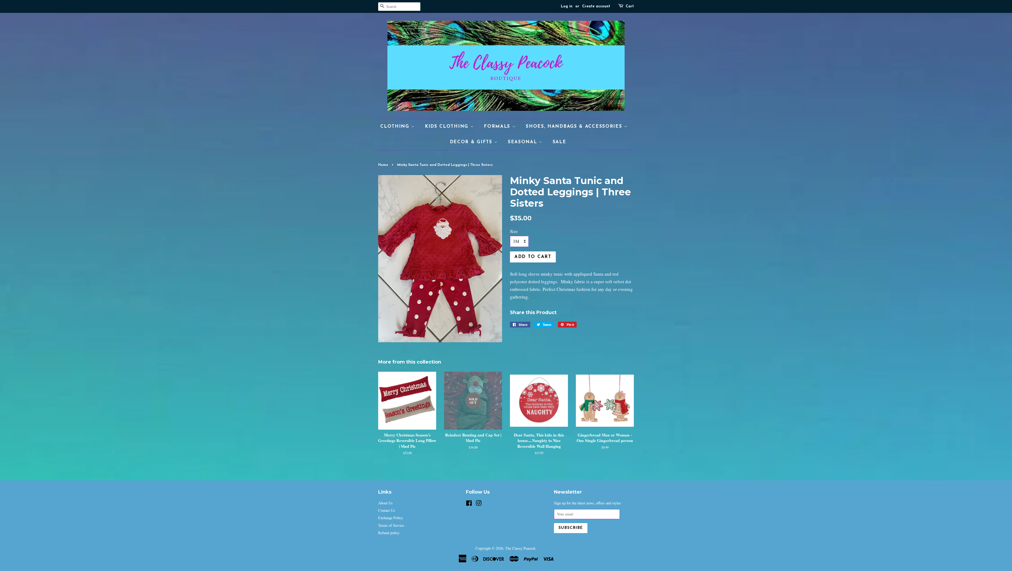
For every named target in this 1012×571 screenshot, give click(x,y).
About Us (385, 502)
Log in (566, 6)
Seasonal (523, 142)
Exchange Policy (390, 517)
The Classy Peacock (520, 548)
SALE (559, 142)
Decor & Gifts (472, 142)
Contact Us (386, 510)
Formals (498, 126)
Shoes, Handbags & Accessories (575, 126)
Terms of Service (391, 525)
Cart (630, 6)
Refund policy (389, 532)
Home (383, 165)
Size (514, 231)
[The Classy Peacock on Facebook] (469, 504)
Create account (596, 6)
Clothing (395, 126)
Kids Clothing (447, 126)
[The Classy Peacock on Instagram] (478, 504)
